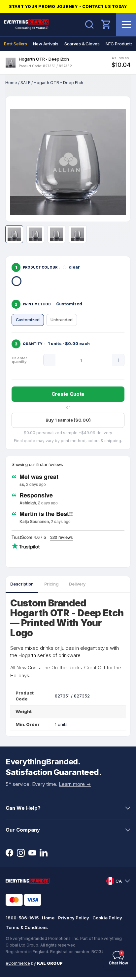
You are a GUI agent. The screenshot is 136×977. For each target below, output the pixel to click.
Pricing (51, 584)
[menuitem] (15, 43)
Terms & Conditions (27, 927)
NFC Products (119, 43)
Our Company (23, 830)
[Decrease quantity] (49, 360)
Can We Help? (23, 808)
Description (22, 584)
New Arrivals (45, 43)
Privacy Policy (73, 917)
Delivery (77, 584)
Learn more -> (75, 784)
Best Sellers (15, 43)
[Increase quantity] (118, 360)
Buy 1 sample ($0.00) (68, 420)
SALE (25, 82)
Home (11, 82)
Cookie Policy (107, 917)
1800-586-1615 (22, 917)
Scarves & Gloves (82, 43)
